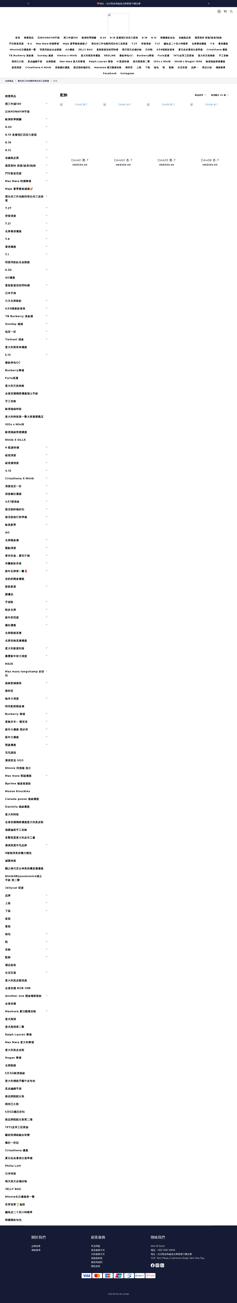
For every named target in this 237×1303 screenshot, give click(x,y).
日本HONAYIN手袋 (49, 37)
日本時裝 (10, 1173)
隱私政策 (95, 1266)
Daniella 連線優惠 (17, 806)
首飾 (8, 949)
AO (7, 532)
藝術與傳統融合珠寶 (17, 1134)
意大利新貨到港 (14, 648)
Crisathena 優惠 (217, 49)
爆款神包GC (126, 55)
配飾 (171, 67)
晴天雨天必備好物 (132, 49)
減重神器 (10, 860)
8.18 (144, 37)
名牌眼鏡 (51, 61)
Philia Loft (13, 1165)
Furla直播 (163, 55)
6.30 (8, 269)
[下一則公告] (208, 3)
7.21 (157, 43)
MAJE (9, 663)
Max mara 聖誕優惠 (18, 775)
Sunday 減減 (45, 55)
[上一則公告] (28, 3)
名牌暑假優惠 (199, 43)
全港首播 (10, 1003)
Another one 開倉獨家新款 (23, 995)
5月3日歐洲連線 (15, 1073)
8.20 (103, 37)
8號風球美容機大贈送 (18, 853)
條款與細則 (96, 1262)
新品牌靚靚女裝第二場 (19, 1119)
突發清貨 (146, 43)
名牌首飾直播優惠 (16, 640)
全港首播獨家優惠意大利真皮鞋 (24, 822)
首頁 (17, 37)
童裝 (8, 926)
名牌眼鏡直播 (13, 632)
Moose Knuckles (17, 791)
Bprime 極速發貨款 (18, 783)
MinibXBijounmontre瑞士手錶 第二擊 (23, 878)
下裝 (147, 67)
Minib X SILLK (15, 439)
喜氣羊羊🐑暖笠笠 (16, 721)
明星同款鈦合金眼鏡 (51, 49)
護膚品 (9, 594)
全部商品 (9, 81)
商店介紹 (207, 67)
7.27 (134, 43)
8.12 (154, 37)
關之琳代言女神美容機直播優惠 (24, 868)
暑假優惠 (223, 43)
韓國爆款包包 (167, 37)
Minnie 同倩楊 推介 (18, 768)
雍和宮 (129, 67)
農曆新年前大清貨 (16, 656)
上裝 (139, 67)
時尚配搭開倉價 (14, 706)
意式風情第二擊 (141, 61)
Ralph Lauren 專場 (101, 61)
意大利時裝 (12, 814)
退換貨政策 (96, 1258)
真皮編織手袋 (35, 61)
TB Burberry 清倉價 (21, 55)
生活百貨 (182, 67)
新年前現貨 (12, 617)
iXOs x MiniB (162, 61)
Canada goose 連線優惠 (22, 798)
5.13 (8, 354)
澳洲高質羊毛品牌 (16, 845)
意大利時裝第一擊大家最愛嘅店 (24, 416)
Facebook (110, 73)
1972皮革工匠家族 (183, 55)
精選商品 (29, 37)
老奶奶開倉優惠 (14, 578)
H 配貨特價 (123, 61)
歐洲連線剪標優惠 (215, 61)
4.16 (8, 470)
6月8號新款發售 (166, 49)
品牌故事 (35, 1246)
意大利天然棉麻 (206, 55)
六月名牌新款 (13, 300)
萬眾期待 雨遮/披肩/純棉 (208, 37)
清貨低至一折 (13, 486)
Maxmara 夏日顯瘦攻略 (108, 67)
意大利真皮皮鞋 (14, 1050)
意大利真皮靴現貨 (16, 980)
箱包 (156, 67)
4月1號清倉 (12, 501)
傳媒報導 (220, 67)
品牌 (193, 67)
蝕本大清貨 (12, 698)
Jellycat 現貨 (14, 887)
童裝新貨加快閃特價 (107, 49)
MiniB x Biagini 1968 (188, 61)
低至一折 (10, 331)
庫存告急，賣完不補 (17, 555)
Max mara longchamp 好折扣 (24, 673)
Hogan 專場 (13, 1057)
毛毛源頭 (10, 752)
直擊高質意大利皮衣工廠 (20, 837)
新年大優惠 (12, 737)
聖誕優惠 (10, 744)
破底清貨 (16, 67)
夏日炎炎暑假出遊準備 (190, 49)
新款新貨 (10, 586)
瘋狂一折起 (12, 1142)
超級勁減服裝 (13, 683)
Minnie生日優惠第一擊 (23, 49)
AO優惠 (69, 49)
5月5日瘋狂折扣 (15, 1111)
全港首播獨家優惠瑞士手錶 (21, 393)
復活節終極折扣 (82, 67)
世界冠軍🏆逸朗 (15, 1204)
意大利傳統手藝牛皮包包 (20, 1080)
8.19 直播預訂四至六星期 (124, 37)
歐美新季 (10, 524)
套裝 (8, 918)
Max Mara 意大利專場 (72, 61)
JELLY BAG (85, 49)
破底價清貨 (12, 463)
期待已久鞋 (18, 61)
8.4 (30, 43)
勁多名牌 (10, 609)
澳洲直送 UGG (14, 760)
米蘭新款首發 (13, 563)
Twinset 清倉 (14, 339)
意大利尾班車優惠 (90, 55)
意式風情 (10, 1019)
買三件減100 (71, 37)
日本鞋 (149, 49)
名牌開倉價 (12, 540)
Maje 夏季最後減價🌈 (75, 43)
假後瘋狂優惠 (62, 67)
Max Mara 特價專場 (47, 43)
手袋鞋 (9, 602)
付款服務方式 (98, 1254)
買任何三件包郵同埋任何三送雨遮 (109, 43)
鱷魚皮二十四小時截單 (176, 43)
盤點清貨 (10, 547)
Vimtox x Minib (67, 55)
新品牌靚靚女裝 (14, 1096)
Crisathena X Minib (38, 67)
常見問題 (95, 1246)
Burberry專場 (145, 55)
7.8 (212, 43)
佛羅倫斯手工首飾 (16, 829)
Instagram (127, 73)
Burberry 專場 (15, 714)
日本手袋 (10, 293)
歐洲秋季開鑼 (89, 37)
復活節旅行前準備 (16, 517)
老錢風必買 (185, 37)
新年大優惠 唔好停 (16, 729)
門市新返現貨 (16, 43)
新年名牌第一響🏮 (16, 571)
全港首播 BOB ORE (18, 988)
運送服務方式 (98, 1250)
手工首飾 (223, 55)
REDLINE (110, 55)
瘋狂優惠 (10, 625)
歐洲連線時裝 (13, 408)
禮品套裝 (10, 965)
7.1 (7, 254)
